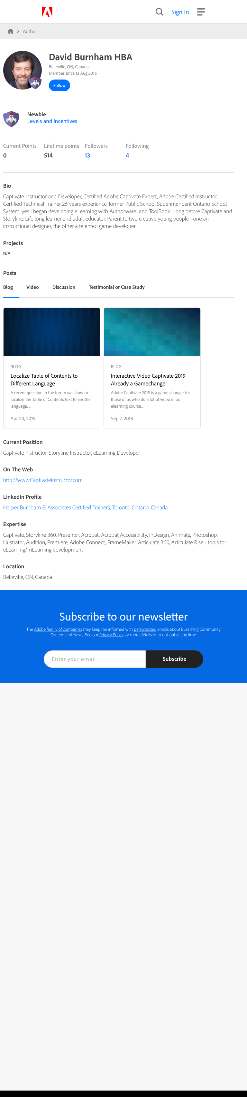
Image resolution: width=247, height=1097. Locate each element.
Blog (8, 287)
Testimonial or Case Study (116, 287)
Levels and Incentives (52, 121)
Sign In (180, 12)
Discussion (64, 287)
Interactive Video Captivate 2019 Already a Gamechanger (148, 379)
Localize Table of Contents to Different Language (44, 379)
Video (32, 287)
